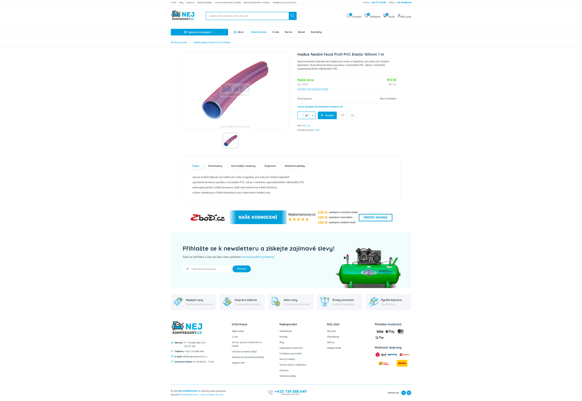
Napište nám (238, 362)
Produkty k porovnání (290, 353)
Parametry (215, 165)
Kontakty (316, 32)
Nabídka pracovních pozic (284, 2)
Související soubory (243, 165)
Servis (288, 32)
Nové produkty (287, 359)
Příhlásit (241, 268)
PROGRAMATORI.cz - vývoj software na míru (201, 394)
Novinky (283, 336)
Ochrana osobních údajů (244, 351)
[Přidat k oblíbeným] (342, 115)
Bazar (301, 32)
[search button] (292, 16)
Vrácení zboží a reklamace (292, 364)
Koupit (329, 115)
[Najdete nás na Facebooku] (403, 393)
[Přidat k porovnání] (352, 115)
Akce (240, 32)
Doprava (190, 2)
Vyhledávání (285, 330)
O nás (173, 2)
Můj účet (331, 330)
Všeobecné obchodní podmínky (248, 357)
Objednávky (333, 336)
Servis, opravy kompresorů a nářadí (247, 344)
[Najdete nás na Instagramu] (409, 393)
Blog (181, 2)
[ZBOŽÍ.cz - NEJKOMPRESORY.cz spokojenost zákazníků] (291, 223)
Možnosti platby (204, 2)
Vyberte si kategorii (199, 32)
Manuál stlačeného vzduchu (257, 2)
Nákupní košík (334, 347)
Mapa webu (238, 330)
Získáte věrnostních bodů (312, 89)
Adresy (330, 342)
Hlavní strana (259, 32)
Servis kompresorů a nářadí (228, 2)
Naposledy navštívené (291, 347)
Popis (195, 165)
